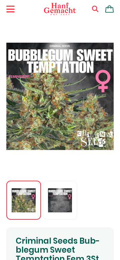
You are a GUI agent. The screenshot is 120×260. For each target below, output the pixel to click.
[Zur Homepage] (60, 9)
